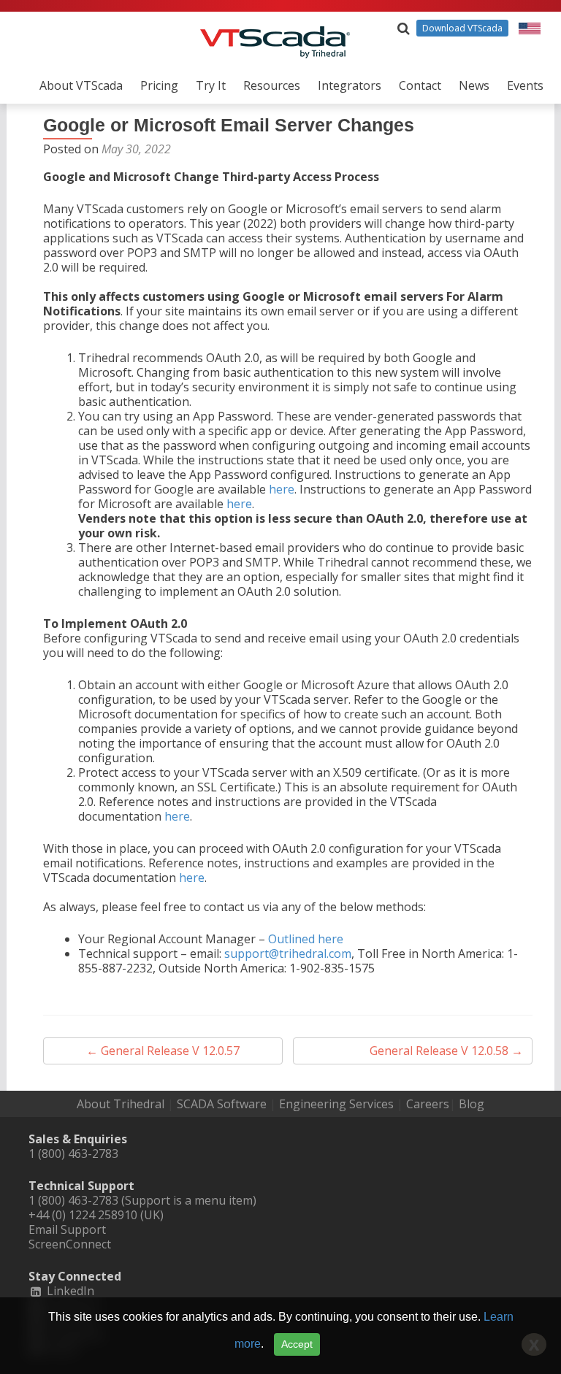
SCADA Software (222, 1104)
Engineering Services (336, 1104)
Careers (427, 1104)
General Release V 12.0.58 (446, 1051)
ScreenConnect (69, 1244)
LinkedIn (69, 1291)
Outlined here (305, 939)
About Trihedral (120, 1104)
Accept (297, 1344)
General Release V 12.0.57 (163, 1051)
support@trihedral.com (287, 953)
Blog (471, 1104)
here (281, 489)
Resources (271, 85)
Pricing (159, 85)
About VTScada (81, 85)
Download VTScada (462, 28)
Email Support (67, 1229)
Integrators (349, 85)
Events (525, 85)
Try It (211, 85)
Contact (420, 85)
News (474, 85)
